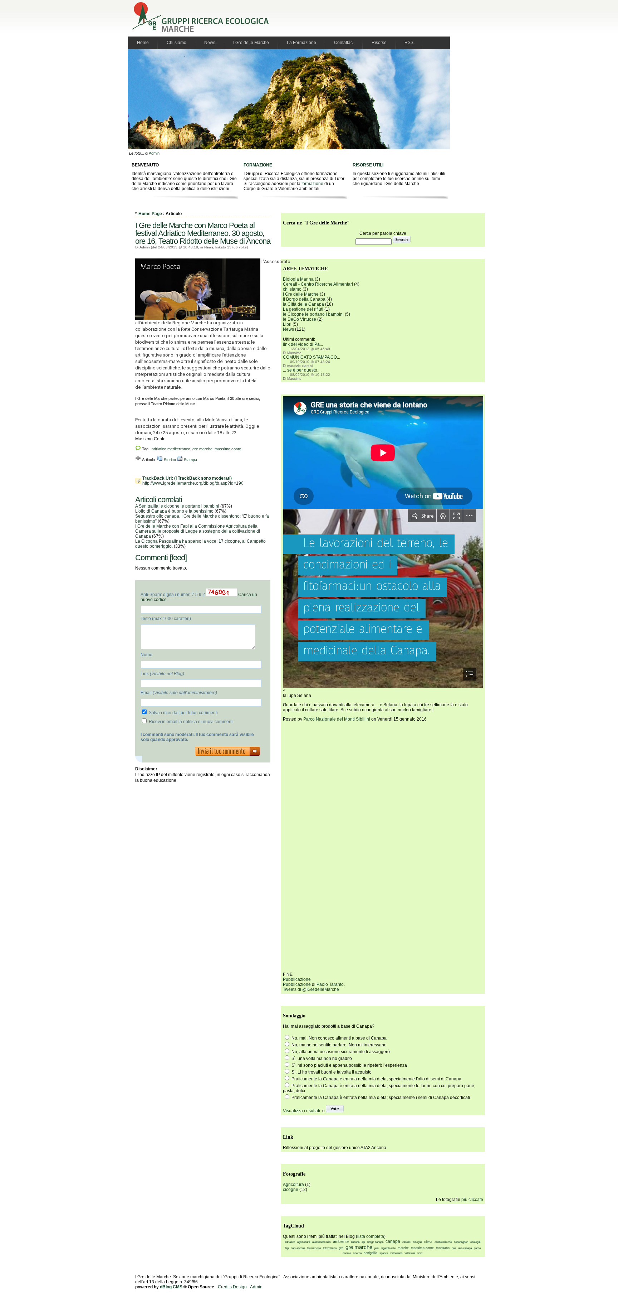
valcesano (396, 1253)
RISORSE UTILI (368, 165)
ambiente (341, 1241)
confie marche (443, 1242)
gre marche (202, 449)
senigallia (370, 1253)
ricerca (357, 1253)
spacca (383, 1253)
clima (428, 1242)
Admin (154, 153)
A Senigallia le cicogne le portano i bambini (177, 506)
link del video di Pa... (303, 344)
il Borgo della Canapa (304, 299)
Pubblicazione (297, 979)
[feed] (178, 557)
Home (143, 42)
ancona (355, 1242)
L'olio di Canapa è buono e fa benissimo (174, 511)
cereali (406, 1242)
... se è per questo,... (302, 370)
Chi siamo (176, 42)
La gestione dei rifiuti (303, 309)
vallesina (409, 1253)
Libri (287, 324)
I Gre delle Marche (251, 42)
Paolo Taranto (330, 984)
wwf (419, 1253)
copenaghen (461, 1242)
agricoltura (303, 1242)
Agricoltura (293, 1184)
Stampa (190, 459)
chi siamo (292, 289)
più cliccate (472, 1199)
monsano (443, 1248)
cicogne (290, 1189)
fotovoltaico (330, 1248)
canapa (393, 1241)
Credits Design (232, 1286)
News (209, 42)
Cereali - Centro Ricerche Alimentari (318, 284)
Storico (169, 459)
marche (403, 1248)
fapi (287, 1248)
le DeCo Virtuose (299, 319)
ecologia (475, 1242)
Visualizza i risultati (301, 1110)
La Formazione (301, 42)
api (363, 1242)
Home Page (150, 213)
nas (454, 1248)
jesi (376, 1248)
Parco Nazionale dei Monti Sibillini (336, 719)
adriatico (290, 1242)
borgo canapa (375, 1242)
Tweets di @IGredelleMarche (311, 989)
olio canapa (465, 1248)
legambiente (388, 1248)
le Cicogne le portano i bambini (313, 314)
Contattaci (344, 42)
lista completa (370, 1236)
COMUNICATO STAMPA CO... (311, 357)
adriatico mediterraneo (171, 449)
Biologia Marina (298, 279)
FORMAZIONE (258, 165)
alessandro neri (321, 1242)
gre (341, 1248)
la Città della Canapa (303, 304)
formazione (312, 183)
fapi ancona (298, 1248)
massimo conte (228, 449)
